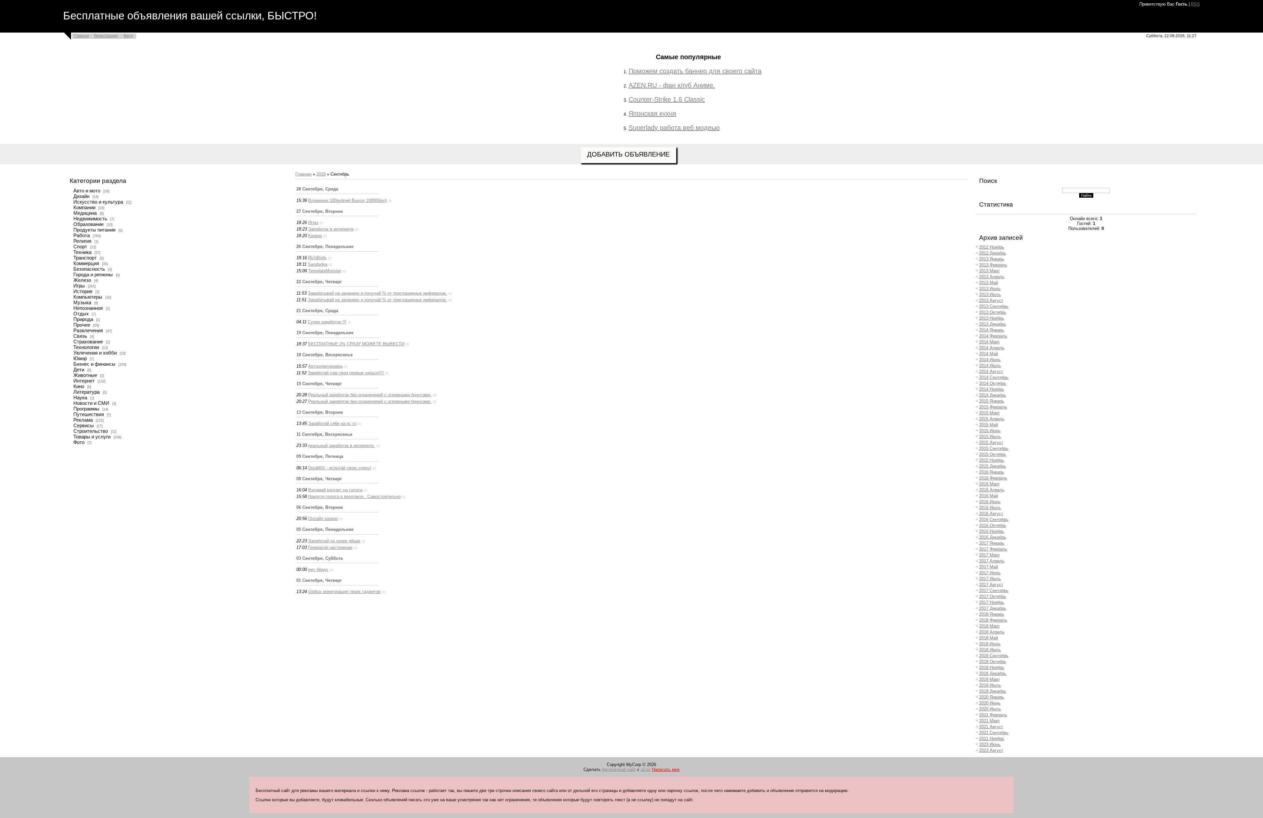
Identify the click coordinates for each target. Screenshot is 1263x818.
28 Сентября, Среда (317, 188)
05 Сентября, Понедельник (325, 529)
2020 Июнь (990, 703)
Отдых (81, 313)
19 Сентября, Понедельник (325, 332)
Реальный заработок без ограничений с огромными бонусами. (370, 394)
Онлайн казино (323, 518)
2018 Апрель (991, 632)
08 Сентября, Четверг (319, 478)
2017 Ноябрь (991, 602)
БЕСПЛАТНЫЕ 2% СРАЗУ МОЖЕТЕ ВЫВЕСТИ (356, 343)
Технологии (86, 347)
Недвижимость (90, 218)
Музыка (82, 302)
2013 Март (989, 270)
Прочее (81, 325)
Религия (82, 241)
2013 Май (988, 282)
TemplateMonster (324, 270)
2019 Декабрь (992, 691)
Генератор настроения (330, 547)
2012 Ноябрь (991, 247)
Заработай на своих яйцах (334, 540)
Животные (85, 375)
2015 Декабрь (992, 466)
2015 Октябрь (992, 454)
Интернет (84, 381)
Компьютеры (87, 297)
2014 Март (989, 341)
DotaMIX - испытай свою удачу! (339, 467)
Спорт (80, 246)
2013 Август (991, 300)
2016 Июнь (990, 501)
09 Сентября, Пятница (319, 456)
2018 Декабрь (992, 673)
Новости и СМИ (91, 403)
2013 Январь (991, 259)
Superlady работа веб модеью (674, 127)
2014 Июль (990, 365)
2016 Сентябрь (993, 519)
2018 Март (989, 626)
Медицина (85, 213)
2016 (321, 174)
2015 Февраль (993, 407)
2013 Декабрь (992, 324)
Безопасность (89, 269)
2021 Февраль (993, 714)
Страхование (88, 341)
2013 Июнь (990, 288)
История (82, 291)
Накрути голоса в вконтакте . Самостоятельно (354, 496)
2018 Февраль (993, 620)
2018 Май (988, 637)
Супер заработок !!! (327, 321)
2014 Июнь (990, 359)
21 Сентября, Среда (317, 310)
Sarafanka (317, 264)
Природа (83, 319)
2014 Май (988, 353)
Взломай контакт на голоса (335, 489)
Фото (79, 442)
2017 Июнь (990, 572)
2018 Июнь (990, 643)
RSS (1195, 4)
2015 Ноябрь (991, 460)
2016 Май (988, 495)
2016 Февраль (993, 478)
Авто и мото (86, 190)
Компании (84, 207)
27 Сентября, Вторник (319, 211)
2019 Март (989, 679)
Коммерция (86, 263)
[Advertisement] (557, 94)
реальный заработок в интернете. (341, 445)
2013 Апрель (991, 276)
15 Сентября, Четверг (319, 383)
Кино (78, 386)
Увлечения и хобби (95, 353)
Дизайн (81, 196)
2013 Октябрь (992, 312)
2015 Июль (990, 436)
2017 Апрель (991, 560)
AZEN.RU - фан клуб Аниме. (672, 85)
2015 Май (988, 424)
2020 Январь (991, 697)
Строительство (90, 431)
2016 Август (991, 513)
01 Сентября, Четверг (319, 580)
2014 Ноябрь (991, 389)
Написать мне (666, 769)
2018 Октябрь (992, 661)
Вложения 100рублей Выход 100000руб (347, 200)
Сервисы (83, 425)
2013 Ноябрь (991, 318)
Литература (86, 392)
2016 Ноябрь (991, 531)
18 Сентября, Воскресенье (324, 354)
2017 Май (988, 566)
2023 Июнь (990, 744)
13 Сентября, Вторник (319, 412)
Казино (315, 235)
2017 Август (991, 584)
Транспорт (85, 257)
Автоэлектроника (325, 366)
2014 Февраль (993, 336)
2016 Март (989, 484)
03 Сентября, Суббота (319, 558)
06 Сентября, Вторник (319, 507)
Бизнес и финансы (94, 364)
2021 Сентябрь (993, 732)
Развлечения (88, 330)
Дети (78, 369)
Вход (128, 36)
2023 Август (991, 750)
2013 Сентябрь (993, 306)
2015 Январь (991, 401)
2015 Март (989, 412)
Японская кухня (652, 113)
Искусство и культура (98, 202)
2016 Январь (991, 472)
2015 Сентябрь (993, 448)
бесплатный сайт (619, 769)
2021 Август (991, 726)
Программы (86, 408)
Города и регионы (93, 274)
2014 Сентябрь (993, 377)
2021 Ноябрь (991, 738)
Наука (80, 397)
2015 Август (991, 442)
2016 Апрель (991, 489)
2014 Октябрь (992, 383)
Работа (81, 235)
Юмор (80, 358)
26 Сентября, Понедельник (325, 246)
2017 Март (989, 555)
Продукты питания (94, 230)
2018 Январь (991, 614)
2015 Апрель (991, 418)
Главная (81, 36)
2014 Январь (991, 330)
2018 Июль (990, 649)
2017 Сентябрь (993, 590)
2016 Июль (990, 507)
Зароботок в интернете (331, 229)
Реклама (83, 420)
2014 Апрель (991, 347)
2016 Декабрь (992, 537)
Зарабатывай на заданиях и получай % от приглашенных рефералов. (377, 293)
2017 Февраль (993, 549)
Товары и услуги (92, 436)
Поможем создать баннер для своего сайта (695, 71)
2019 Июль (990, 685)
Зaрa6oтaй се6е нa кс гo (332, 423)
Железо (82, 280)
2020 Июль (990, 708)
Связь (80, 336)
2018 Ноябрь (991, 667)
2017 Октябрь (992, 596)
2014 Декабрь (992, 395)
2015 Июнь (990, 430)
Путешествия (88, 414)
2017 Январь (991, 543)
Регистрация (106, 36)
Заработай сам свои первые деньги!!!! (346, 372)
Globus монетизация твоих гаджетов (344, 591)
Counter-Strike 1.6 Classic (667, 99)
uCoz (646, 769)
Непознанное (88, 308)
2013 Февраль (993, 264)
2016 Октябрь (992, 525)
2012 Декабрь (992, 253)
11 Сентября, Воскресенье (324, 434)
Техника (82, 252)
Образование (88, 224)
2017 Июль (990, 578)
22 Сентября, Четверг (319, 281)
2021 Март (989, 720)
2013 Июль (990, 294)
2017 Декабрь (992, 608)
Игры (79, 285)
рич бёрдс (318, 569)
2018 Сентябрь (993, 655)
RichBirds (317, 257)
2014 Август (991, 371)
